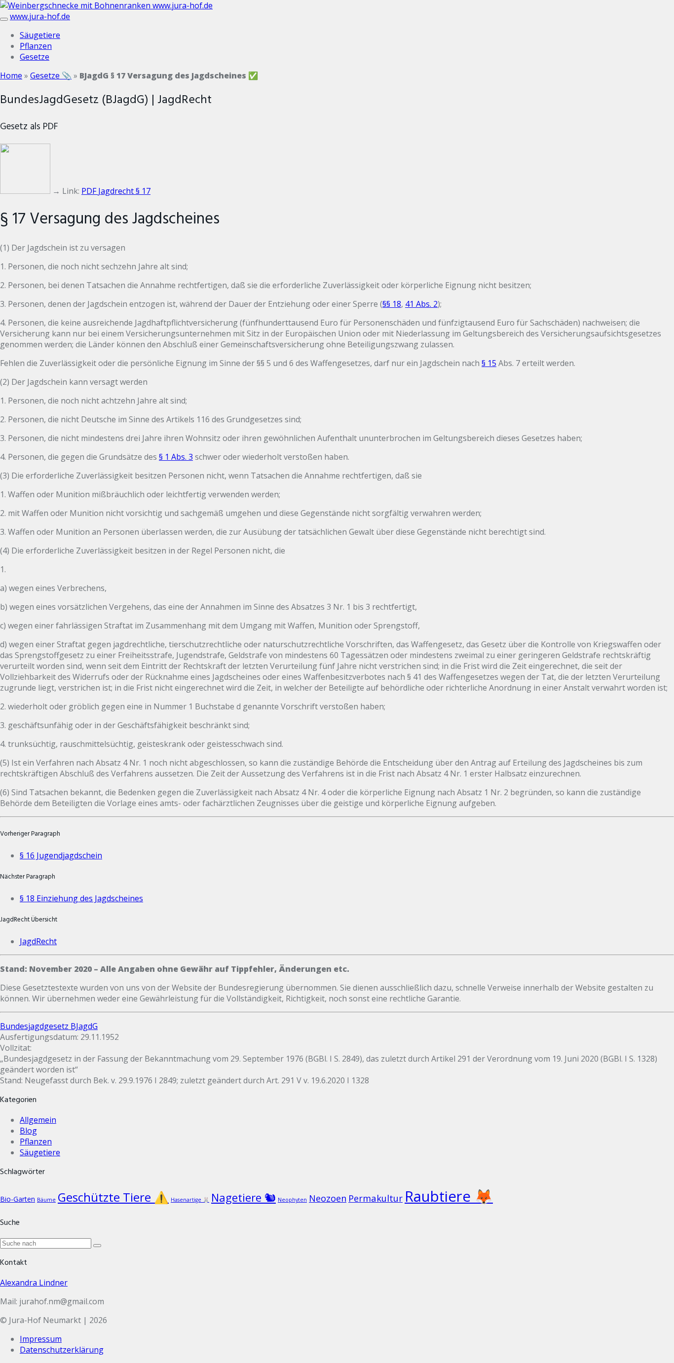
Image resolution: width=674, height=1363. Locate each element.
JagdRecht (38, 941)
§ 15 (489, 363)
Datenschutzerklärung (62, 1349)
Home (11, 75)
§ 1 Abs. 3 (176, 456)
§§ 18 (391, 303)
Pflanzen (36, 45)
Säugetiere (40, 35)
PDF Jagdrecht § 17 (115, 190)
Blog (28, 1130)
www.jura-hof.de (182, 5)
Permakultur (375, 1198)
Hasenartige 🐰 (190, 1199)
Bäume (46, 1199)
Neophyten (292, 1199)
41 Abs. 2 (421, 303)
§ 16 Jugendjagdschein (61, 855)
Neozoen (327, 1198)
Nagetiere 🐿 (243, 1197)
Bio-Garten (17, 1199)
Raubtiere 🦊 (449, 1196)
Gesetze (34, 56)
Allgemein (38, 1119)
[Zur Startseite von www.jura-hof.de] (76, 5)
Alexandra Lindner (34, 1282)
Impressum (41, 1338)
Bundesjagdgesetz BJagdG (49, 1026)
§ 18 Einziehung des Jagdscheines (81, 898)
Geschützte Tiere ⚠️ (113, 1197)
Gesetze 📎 (51, 75)
